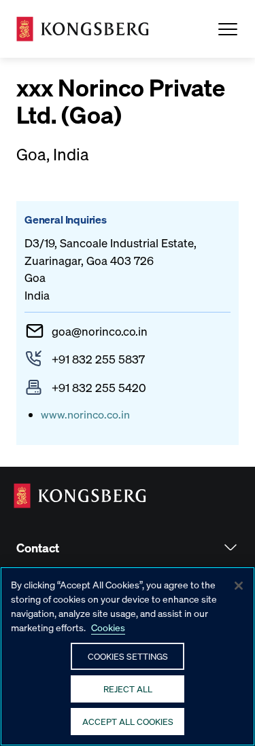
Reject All (127, 688)
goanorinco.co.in (100, 331)
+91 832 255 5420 (99, 387)
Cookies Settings (128, 656)
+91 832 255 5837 (98, 358)
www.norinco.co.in (85, 414)
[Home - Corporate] (82, 28)
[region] (127, 656)
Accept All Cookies (127, 721)
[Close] (239, 586)
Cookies (108, 627)
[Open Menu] (228, 29)
